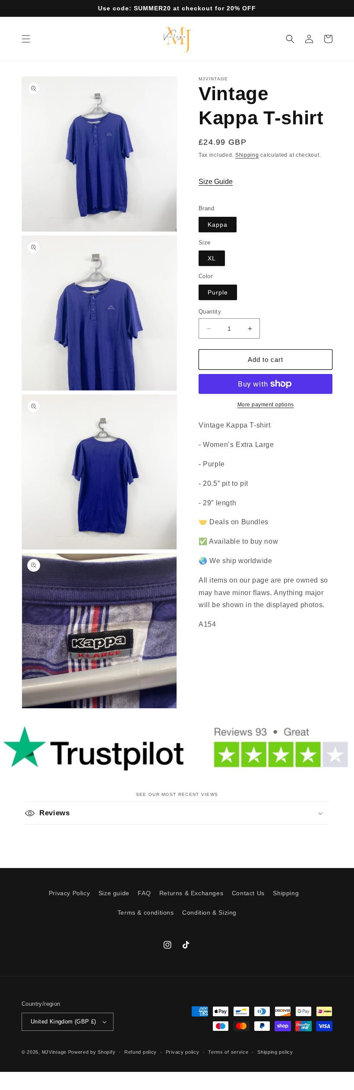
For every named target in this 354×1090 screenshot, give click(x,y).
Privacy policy (182, 1052)
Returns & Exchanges (191, 893)
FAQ (144, 893)
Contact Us (248, 893)
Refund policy (140, 1052)
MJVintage (54, 1052)
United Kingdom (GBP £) (63, 1021)
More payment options (265, 405)
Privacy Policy (69, 893)
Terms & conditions (145, 912)
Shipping (247, 155)
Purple (218, 292)
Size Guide (216, 181)
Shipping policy (275, 1052)
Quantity (210, 311)
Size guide (114, 893)
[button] (25, 38)
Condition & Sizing (209, 912)
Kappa (218, 224)
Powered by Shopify (92, 1052)
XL (212, 258)
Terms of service (228, 1052)
